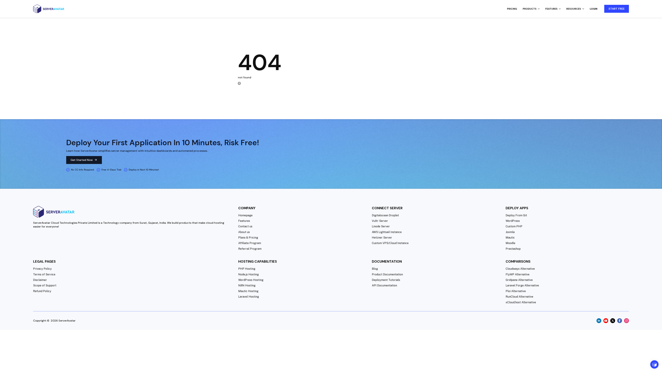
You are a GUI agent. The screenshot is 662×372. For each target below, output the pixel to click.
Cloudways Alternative (520, 268)
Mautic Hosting (248, 291)
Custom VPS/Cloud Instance (390, 243)
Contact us (245, 226)
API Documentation (384, 285)
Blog (375, 268)
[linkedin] (598, 320)
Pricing (512, 8)
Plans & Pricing (248, 237)
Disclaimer (40, 280)
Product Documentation (387, 274)
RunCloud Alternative (519, 296)
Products (529, 8)
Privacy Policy (42, 268)
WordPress (513, 221)
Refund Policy (42, 291)
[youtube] (605, 320)
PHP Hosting (246, 268)
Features (551, 8)
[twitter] (612, 320)
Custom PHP (514, 226)
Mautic (510, 237)
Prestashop (513, 248)
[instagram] (626, 320)
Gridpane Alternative (519, 280)
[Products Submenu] (539, 9)
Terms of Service (44, 274)
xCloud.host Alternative (521, 302)
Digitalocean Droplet (385, 215)
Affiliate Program (249, 243)
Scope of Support (44, 285)
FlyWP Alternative (517, 274)
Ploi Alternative (516, 291)
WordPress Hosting (250, 280)
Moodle (510, 243)
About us (244, 232)
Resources (573, 8)
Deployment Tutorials (386, 280)
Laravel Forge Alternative (522, 285)
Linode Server (381, 226)
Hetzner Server (382, 237)
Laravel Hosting (248, 296)
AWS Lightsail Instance (387, 232)
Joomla (510, 232)
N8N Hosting (246, 285)
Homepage (245, 215)
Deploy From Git (516, 215)
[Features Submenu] (561, 9)
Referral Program (250, 248)
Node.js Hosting (248, 274)
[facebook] (619, 320)
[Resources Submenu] (584, 9)
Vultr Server (380, 221)
